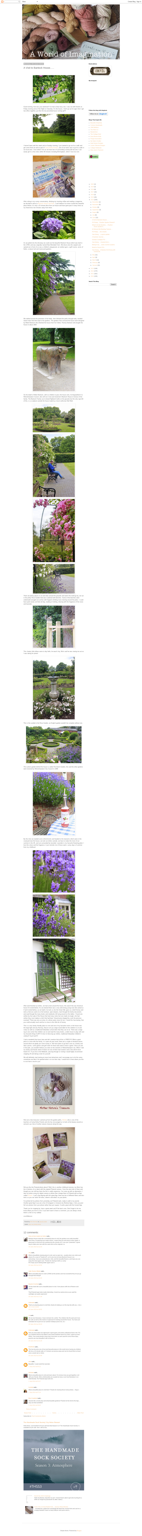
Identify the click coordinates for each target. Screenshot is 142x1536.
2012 (92, 271)
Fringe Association (96, 138)
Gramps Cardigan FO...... (99, 239)
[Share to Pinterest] (60, 1222)
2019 (92, 187)
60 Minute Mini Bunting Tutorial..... (102, 229)
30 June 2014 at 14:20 (35, 1278)
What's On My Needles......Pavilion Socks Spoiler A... (102, 225)
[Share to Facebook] (58, 1222)
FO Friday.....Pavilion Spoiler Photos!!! (103, 222)
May (93, 255)
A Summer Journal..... (98, 237)
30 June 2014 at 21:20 (35, 1341)
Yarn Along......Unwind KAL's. (100, 242)
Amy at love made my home (37, 1236)
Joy (30, 1252)
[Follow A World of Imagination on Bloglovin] (98, 115)
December (95, 202)
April (93, 257)
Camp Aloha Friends (51, 147)
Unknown (31, 1302)
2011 (92, 273)
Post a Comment (31, 1409)
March (94, 260)
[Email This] (52, 1222)
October (94, 207)
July (93, 215)
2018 (92, 189)
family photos (37, 1224)
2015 (92, 197)
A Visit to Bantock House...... (100, 220)
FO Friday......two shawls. (99, 232)
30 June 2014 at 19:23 (35, 1324)
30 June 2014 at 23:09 (35, 1355)
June (94, 217)
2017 (92, 192)
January (95, 265)
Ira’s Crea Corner (34, 1307)
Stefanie (31, 1372)
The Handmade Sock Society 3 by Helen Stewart (42, 1422)
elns (30, 1361)
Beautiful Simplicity (96, 123)
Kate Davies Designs (96, 143)
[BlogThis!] (54, 1222)
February (95, 262)
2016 (92, 194)
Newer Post (27, 1413)
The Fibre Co (94, 130)
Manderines (94, 132)
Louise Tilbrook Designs (97, 145)
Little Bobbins (94, 127)
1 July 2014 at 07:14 (35, 1392)
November (95, 204)
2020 (92, 184)
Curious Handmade (96, 125)
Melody (64, 1120)
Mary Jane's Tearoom (96, 150)
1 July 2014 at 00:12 (35, 1366)
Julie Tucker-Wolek (34, 1271)
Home (54, 1413)
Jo (29, 1315)
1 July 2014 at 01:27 (35, 1381)
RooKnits (31, 1347)
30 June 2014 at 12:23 (35, 1247)
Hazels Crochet (33, 1284)
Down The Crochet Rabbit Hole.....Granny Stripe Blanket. (51, 1507)
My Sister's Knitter (95, 141)
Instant (30, 1195)
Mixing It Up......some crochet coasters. (103, 245)
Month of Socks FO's (98, 247)
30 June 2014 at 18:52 (35, 1309)
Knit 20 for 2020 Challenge (42, 1496)
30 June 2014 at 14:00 (35, 1265)
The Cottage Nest (95, 134)
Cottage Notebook (95, 148)
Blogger (79, 1530)
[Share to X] (56, 1222)
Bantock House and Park (46, 203)
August (94, 212)
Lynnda (31, 1387)
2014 (92, 199)
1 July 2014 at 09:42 (35, 1405)
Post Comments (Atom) (39, 1416)
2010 (92, 276)
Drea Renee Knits (95, 136)
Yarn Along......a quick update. (101, 234)
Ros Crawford (33, 1398)
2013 (92, 268)
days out (31, 1224)
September (95, 210)
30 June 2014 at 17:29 (35, 1296)
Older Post (80, 1413)
